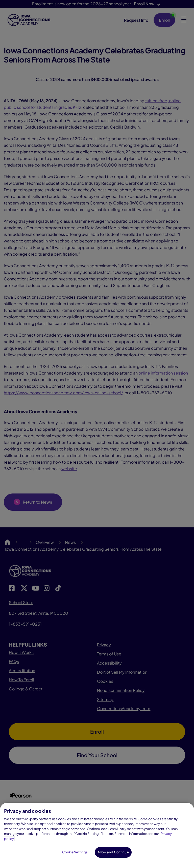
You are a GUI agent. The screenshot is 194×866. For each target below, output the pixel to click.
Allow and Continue (113, 852)
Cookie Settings (75, 852)
